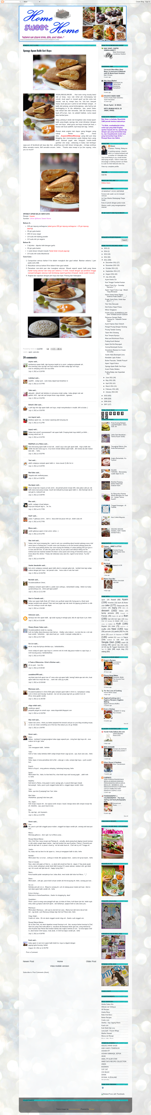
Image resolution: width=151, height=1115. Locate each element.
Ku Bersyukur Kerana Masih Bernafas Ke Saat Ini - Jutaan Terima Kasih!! (119, 496)
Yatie (30, 390)
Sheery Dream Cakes (36, 627)
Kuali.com (104, 1025)
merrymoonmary (74, 1109)
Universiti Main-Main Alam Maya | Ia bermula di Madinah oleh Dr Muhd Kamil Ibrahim (115, 71)
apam (30, 352)
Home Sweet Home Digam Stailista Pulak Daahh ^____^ (116, 295)
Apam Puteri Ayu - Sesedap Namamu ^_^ (114, 286)
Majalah (104, 626)
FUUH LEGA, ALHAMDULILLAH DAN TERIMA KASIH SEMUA (116, 313)
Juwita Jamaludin (34, 565)
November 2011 (111, 265)
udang (103, 651)
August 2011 (110, 274)
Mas (29, 501)
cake (107, 605)
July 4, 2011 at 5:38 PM (36, 478)
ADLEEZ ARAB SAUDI (109, 1046)
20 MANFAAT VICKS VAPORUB (112, 191)
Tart (102, 649)
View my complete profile (110, 166)
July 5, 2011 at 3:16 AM (36, 620)
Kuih (118, 623)
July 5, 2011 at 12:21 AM (36, 592)
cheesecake (121, 606)
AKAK (103, 1056)
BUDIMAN (105, 1067)
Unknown (31, 615)
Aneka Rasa (105, 1012)
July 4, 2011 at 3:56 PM (36, 410)
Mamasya (31, 689)
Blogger (91, 1109)
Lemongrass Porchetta (117, 663)
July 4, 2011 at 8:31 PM (36, 534)
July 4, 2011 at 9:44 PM (36, 559)
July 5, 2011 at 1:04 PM (36, 728)
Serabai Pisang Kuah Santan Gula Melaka (119, 552)
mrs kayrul (32, 417)
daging (114, 608)
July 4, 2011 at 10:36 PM (36, 573)
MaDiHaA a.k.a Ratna (36, 444)
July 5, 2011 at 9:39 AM (36, 668)
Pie (124, 631)
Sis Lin (31, 644)
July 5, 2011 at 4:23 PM (36, 815)
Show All (126, 723)
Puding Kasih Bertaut (112, 341)
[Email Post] (47, 349)
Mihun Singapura (111, 310)
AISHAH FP (105, 1051)
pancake (36, 352)
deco (123, 608)
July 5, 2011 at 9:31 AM (36, 656)
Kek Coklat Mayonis (118, 517)
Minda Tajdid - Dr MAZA (112, 105)
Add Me (104, 175)
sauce (119, 637)
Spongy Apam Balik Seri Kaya (37, 50)
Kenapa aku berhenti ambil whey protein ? (119, 750)
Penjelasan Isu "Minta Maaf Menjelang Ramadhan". (118, 85)
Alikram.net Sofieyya (108, 1007)
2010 (106, 396)
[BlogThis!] (54, 349)
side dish (120, 640)
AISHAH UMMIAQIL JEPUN (111, 1053)
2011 (106, 260)
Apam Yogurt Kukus (112, 363)
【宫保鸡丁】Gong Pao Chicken (119, 712)
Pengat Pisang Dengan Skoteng (116, 327)
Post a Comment (32, 952)
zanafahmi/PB (33, 674)
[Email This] (52, 349)
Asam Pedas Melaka (112, 369)
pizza (103, 634)
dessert (105, 610)
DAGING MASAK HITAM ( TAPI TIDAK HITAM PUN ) (118, 530)
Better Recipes (106, 1017)
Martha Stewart (106, 1033)
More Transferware (119, 764)
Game (114, 616)
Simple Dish (107, 642)
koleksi (110, 624)
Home (60, 961)
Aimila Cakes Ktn (107, 1004)
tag (108, 647)
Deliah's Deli (33, 405)
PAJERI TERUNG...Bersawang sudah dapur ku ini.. (118, 472)
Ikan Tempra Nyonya (112, 335)
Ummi (30, 734)
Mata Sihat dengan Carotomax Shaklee (119, 53)
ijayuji (30, 429)
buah (119, 603)
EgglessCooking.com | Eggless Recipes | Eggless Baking (113, 700)
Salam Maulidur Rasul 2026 (118, 734)
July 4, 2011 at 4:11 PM (36, 423)
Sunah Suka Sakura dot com (114, 732)
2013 (106, 254)
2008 (106, 401)
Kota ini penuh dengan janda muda (113, 203)
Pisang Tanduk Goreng (113, 330)
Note (126, 629)
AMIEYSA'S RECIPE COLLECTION (113, 1061)
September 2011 (111, 271)
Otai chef (31, 540)
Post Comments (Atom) (41, 972)
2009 (106, 398)
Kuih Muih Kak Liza (108, 1028)
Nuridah (31, 580)
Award (113, 600)
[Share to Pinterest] (61, 349)
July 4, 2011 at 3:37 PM (36, 384)
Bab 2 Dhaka (108, 75)
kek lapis (117, 619)
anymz (30, 361)
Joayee (32, 216)
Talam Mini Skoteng (112, 333)
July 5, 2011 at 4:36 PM (36, 933)
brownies (111, 603)
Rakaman (119, 634)
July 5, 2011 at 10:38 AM (36, 682)
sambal (110, 637)
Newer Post (28, 961)
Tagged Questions (118, 647)
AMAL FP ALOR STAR (109, 1059)
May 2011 (109, 380)
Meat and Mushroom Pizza (114, 338)
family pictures (107, 613)
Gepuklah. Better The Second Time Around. (118, 679)
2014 (106, 251)
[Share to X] (56, 349)
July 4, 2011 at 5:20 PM (36, 466)
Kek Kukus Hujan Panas (113, 307)
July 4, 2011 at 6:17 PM (36, 509)
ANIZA (103, 1064)
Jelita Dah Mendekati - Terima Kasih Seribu (118, 435)
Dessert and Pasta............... (117, 804)
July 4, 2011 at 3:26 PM (36, 371)
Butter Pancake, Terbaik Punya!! (116, 360)
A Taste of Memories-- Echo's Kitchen (42, 662)
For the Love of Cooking (113, 691)
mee (113, 626)
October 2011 (110, 268)
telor (109, 649)
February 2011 (111, 389)
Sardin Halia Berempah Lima (115, 355)
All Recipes (105, 1009)
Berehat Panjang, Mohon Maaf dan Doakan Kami (117, 483)
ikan (126, 615)
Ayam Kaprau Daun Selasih (114, 324)
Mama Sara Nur (109, 579)
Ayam (125, 599)
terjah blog (120, 649)
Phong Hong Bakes (111, 675)
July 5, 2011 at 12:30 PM (36, 713)
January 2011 (110, 392)
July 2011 (109, 277)
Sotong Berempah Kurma (113, 347)
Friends (104, 616)
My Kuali (107, 563)
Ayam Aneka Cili (110, 279)
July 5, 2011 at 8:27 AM (36, 637)
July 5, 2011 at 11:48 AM (36, 699)
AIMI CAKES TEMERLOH (110, 1048)
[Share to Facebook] (58, 349)
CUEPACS (107, 778)
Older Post (91, 961)
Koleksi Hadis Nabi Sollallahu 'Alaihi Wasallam (113, 98)
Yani (30, 460)
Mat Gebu (31, 472)
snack (123, 642)
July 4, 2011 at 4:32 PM (36, 437)
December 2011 (111, 262)
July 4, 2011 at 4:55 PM (36, 454)
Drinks (121, 611)
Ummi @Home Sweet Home (40, 218)
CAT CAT (104, 1069)
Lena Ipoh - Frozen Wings (110, 1031)
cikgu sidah (32, 705)
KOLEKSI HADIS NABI (112, 96)
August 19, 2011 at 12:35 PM (38, 948)
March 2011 (110, 386)
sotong (104, 645)
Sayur (125, 637)
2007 (106, 404)
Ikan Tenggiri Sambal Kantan (115, 282)
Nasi (113, 629)
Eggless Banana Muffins (112, 704)
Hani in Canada (34, 598)
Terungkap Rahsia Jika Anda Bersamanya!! (119, 447)
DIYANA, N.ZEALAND (109, 1077)
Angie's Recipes (110, 660)
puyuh (111, 634)
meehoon (123, 626)
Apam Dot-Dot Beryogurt (113, 344)
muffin (103, 629)
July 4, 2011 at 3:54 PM (36, 398)
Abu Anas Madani (110, 81)
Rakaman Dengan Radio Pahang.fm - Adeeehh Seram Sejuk (116, 319)
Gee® (30, 516)
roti (126, 634)
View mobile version (59, 966)
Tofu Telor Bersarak (111, 304)
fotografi (122, 613)
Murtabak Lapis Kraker (113, 357)
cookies (104, 608)
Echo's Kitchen (109, 709)
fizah (30, 940)
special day (115, 645)
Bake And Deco (106, 1015)
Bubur (126, 603)
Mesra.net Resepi (107, 1036)
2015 (106, 248)
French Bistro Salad (110, 692)
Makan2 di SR (117, 565)
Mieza (30, 528)
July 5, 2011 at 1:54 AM (36, 608)
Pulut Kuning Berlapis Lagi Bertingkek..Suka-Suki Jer (119, 424)
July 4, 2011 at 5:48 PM (36, 495)
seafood (109, 639)
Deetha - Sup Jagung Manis (110, 1023)
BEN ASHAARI (109, 747)
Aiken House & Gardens (112, 762)
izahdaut (31, 378)
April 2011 (109, 383)
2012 (106, 257)
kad (109, 619)
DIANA (103, 1075)
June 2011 (109, 377)
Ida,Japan (32, 485)
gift (120, 616)
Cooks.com (105, 1020)
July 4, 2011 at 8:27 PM (36, 521)
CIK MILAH (105, 1072)
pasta (116, 631)
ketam (117, 621)
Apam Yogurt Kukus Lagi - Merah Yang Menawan (116, 291)
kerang (110, 621)
